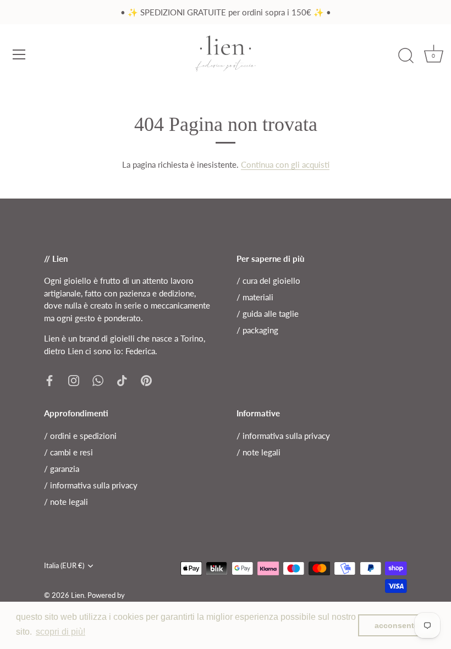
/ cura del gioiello (268, 280)
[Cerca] (406, 56)
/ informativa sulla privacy (91, 485)
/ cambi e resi (68, 452)
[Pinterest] (146, 379)
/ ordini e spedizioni (80, 436)
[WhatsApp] (97, 379)
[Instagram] (73, 379)
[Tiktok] (122, 379)
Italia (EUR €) (64, 566)
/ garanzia (61, 469)
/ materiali (255, 297)
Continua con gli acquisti (285, 164)
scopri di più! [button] (60, 631)
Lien (77, 595)
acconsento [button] (397, 625)
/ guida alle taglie (268, 313)
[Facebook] (49, 379)
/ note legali (66, 502)
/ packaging (257, 330)
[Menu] (19, 54)
